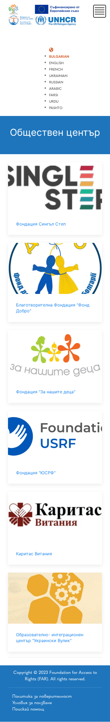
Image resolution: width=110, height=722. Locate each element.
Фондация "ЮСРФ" (36, 472)
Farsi (53, 95)
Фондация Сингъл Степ (41, 224)
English (56, 63)
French (56, 69)
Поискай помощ (28, 709)
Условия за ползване (32, 702)
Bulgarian (59, 57)
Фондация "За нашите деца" (45, 391)
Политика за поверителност (42, 696)
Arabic (55, 89)
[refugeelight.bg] (44, 15)
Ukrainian (58, 76)
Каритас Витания (34, 553)
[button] (99, 10)
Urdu (53, 101)
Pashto (55, 108)
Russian (56, 82)
